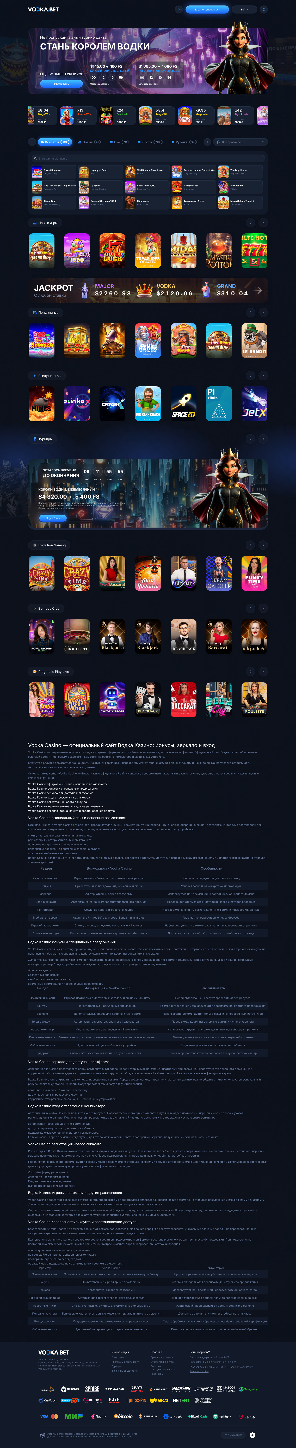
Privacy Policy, (245, 1366)
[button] (32, 142)
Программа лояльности (125, 1361)
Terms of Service (199, 1371)
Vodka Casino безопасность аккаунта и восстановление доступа (71, 810)
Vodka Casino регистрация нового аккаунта (57, 802)
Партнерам (157, 1373)
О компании (118, 1357)
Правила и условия (162, 1357)
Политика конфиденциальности (163, 1368)
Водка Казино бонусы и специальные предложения (63, 788)
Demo (41, 271)
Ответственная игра (162, 1361)
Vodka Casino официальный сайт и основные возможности (67, 784)
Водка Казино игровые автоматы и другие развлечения (65, 806)
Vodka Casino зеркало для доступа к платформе (60, 793)
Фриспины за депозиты (125, 1370)
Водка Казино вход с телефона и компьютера (59, 797)
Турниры (116, 1366)
